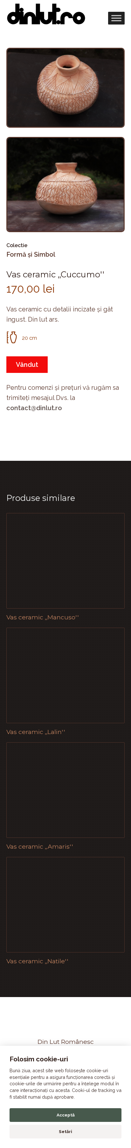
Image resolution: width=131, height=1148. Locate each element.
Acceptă (66, 1114)
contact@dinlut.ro (34, 408)
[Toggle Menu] (116, 18)
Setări (65, 1131)
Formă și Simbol (30, 254)
